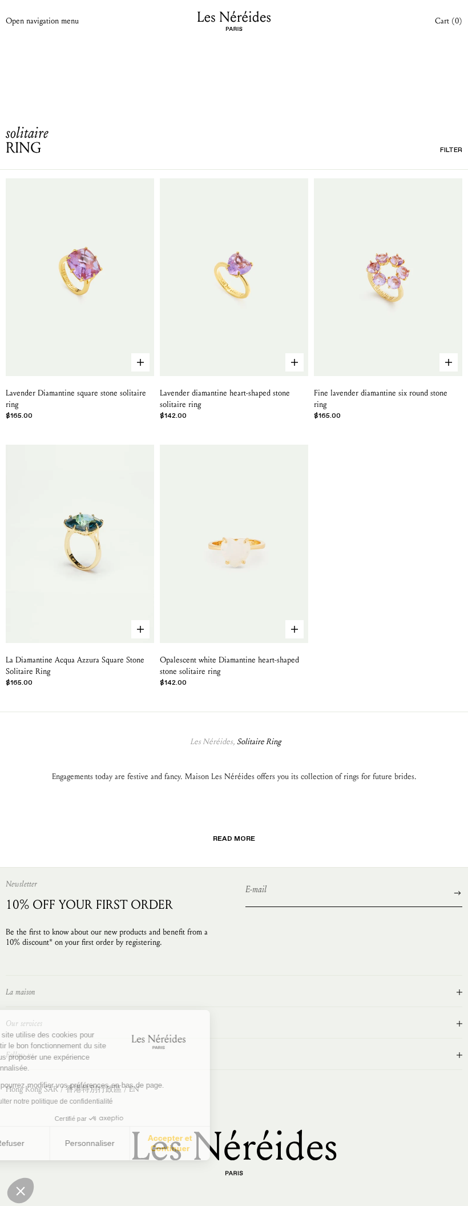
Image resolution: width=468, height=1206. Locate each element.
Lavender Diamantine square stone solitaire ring (76, 398)
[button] (20, 1190)
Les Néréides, (212, 741)
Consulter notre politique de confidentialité (88, 1101)
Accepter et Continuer (211, 1143)
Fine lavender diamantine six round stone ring (380, 398)
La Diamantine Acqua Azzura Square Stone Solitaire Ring (75, 665)
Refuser (51, 1143)
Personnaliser (131, 1143)
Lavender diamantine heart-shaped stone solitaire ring (225, 398)
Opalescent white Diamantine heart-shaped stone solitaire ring (229, 665)
